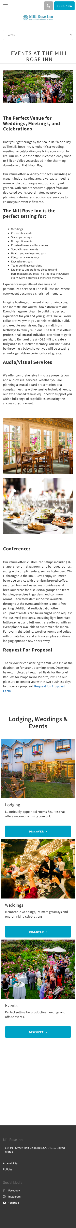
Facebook (14, 1190)
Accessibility (10, 1163)
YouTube (13, 1202)
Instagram (14, 1196)
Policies (7, 1169)
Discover (36, 831)
